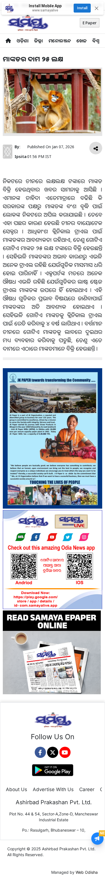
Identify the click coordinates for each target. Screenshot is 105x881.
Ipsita (21, 156)
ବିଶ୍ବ (95, 40)
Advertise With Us (53, 789)
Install (82, 8)
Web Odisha (87, 872)
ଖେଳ (81, 40)
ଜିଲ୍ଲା (38, 40)
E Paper (90, 22)
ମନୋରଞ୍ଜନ (59, 40)
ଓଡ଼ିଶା (23, 40)
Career (86, 789)
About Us (16, 789)
